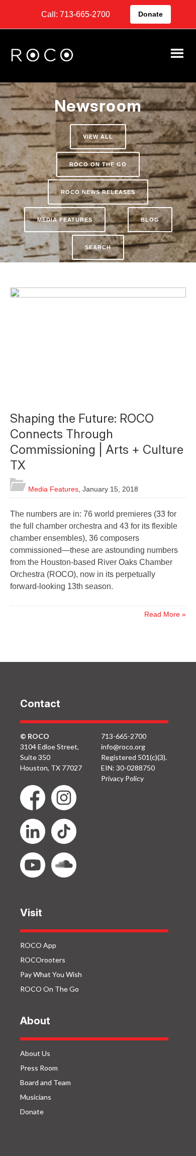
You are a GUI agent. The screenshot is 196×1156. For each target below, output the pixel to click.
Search (98, 247)
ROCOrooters (42, 959)
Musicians (35, 1097)
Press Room (39, 1068)
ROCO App (38, 945)
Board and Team (45, 1082)
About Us (35, 1053)
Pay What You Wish (51, 974)
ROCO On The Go (98, 164)
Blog (150, 220)
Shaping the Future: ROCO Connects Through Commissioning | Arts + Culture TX (96, 442)
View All (98, 137)
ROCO (42, 55)
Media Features (64, 220)
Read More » (165, 614)
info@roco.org (123, 746)
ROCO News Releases (98, 192)
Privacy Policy (122, 778)
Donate (150, 14)
